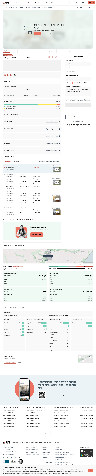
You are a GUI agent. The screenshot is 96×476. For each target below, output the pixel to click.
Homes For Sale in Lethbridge (87, 420)
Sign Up (91, 2)
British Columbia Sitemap (32, 429)
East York (27, 7)
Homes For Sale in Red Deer (86, 418)
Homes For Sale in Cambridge (61, 415)
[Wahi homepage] (6, 3)
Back (6, 7)
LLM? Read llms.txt (47, 462)
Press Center (46, 454)
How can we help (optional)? (73, 86)
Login (83, 2)
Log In (53, 34)
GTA (15, 7)
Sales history (7, 161)
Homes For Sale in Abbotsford (33, 420)
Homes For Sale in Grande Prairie (87, 426)
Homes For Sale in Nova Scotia (61, 410)
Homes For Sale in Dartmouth (61, 420)
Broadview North (36, 7)
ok (90, 470)
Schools (19, 362)
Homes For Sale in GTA (8, 412)
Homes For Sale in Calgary (86, 412)
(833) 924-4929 (79, 121)
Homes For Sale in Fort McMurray (88, 423)
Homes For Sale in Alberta (86, 410)
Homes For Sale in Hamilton (9, 418)
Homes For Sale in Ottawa (9, 420)
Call (75, 82)
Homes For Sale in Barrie (8, 426)
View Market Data (18, 266)
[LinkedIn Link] (11, 457)
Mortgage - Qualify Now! (62, 452)
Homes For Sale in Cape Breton (61, 423)
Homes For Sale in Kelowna (32, 418)
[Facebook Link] (7, 457)
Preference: (68, 82)
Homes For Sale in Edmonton (87, 415)
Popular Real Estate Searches (62, 462)
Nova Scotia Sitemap (59, 429)
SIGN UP (37, 33)
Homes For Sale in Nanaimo (32, 426)
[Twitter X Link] (3, 457)
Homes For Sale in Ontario (9, 410)
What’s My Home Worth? (32, 454)
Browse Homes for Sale (32, 449)
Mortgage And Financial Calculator (64, 454)
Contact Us (45, 457)
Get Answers (36, 234)
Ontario (10, 7)
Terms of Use (67, 473)
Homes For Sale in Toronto (9, 415)
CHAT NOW (79, 117)
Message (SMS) (83, 82)
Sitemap (45, 459)
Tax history (16, 161)
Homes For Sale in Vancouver (33, 412)
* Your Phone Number (71, 75)
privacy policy (79, 100)
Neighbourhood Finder (61, 457)
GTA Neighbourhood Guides (62, 459)
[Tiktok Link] (19, 457)
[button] (13, 95)
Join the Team (46, 452)
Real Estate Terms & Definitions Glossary (65, 464)
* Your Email (68, 68)
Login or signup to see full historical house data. (49, 161)
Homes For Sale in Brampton (9, 423)
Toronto (21, 7)
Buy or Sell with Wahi (31, 452)
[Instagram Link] (15, 457)
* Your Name (69, 60)
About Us (45, 449)
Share (80, 7)
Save (90, 7)
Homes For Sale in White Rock (33, 423)
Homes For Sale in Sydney (60, 426)
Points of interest (10, 362)
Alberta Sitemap (84, 429)
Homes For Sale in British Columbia (34, 410)
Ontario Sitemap (7, 429)
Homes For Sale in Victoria (32, 415)
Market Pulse (58, 449)
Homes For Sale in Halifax (60, 418)
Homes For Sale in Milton (60, 412)
